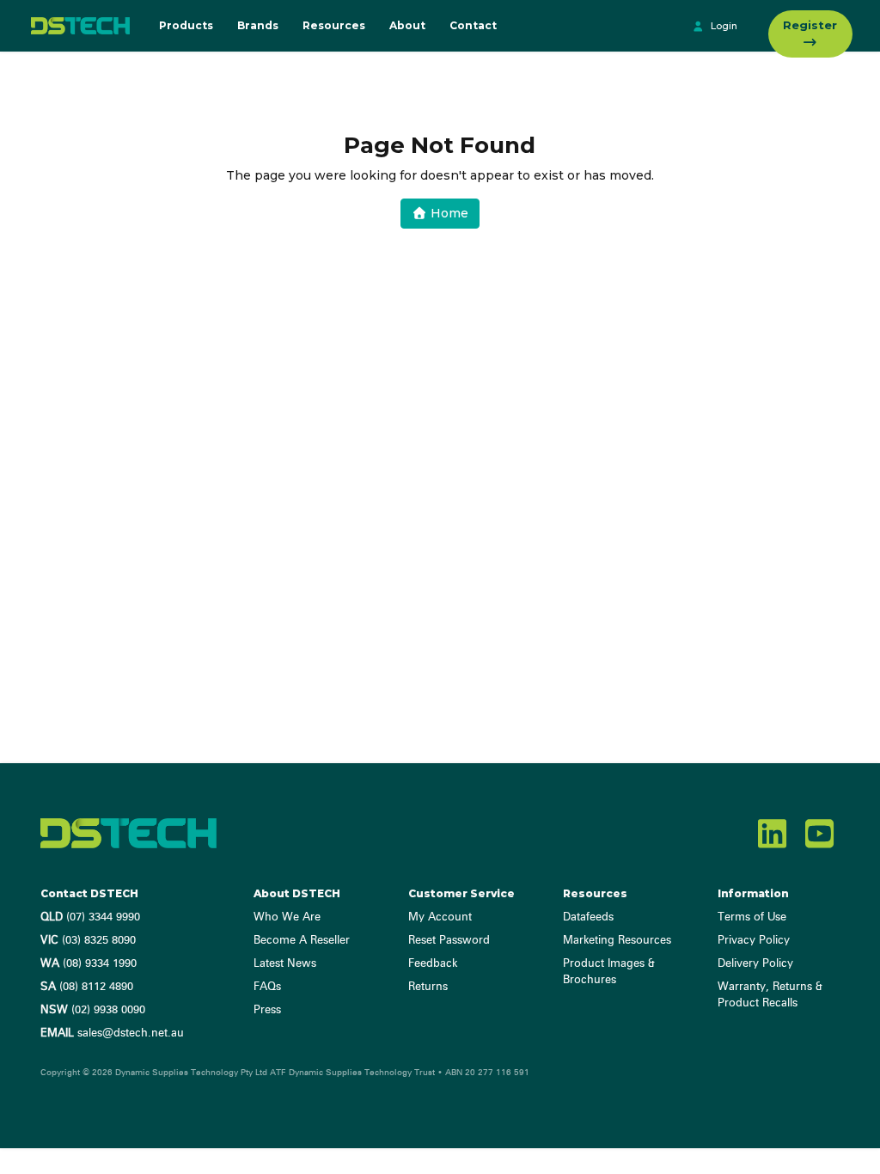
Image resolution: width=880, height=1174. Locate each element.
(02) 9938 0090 (92, 1010)
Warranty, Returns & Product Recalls (770, 995)
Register (810, 25)
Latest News (285, 963)
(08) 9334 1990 (88, 963)
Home (447, 213)
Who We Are (287, 917)
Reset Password (449, 940)
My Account (440, 917)
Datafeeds (588, 917)
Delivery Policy (755, 963)
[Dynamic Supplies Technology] (77, 26)
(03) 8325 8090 (88, 940)
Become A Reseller (302, 940)
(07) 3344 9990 (90, 917)
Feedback (432, 963)
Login (722, 26)
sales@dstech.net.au (112, 1033)
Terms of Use (752, 917)
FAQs (267, 987)
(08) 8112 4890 (86, 987)
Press (267, 1010)
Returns (428, 987)
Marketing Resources (617, 940)
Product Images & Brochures (609, 972)
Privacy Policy (754, 940)
